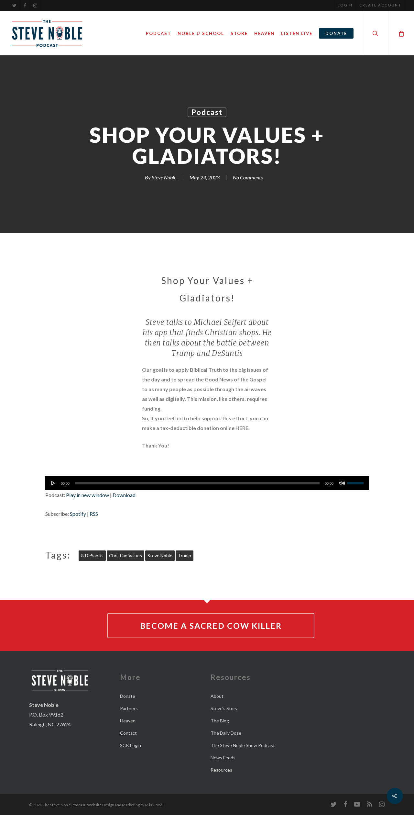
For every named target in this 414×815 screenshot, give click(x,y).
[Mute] (342, 483)
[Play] (53, 483)
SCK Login (130, 745)
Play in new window (87, 495)
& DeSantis (92, 555)
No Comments (248, 177)
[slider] (356, 481)
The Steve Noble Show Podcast (243, 745)
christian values (125, 555)
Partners (129, 708)
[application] (207, 483)
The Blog (220, 720)
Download (124, 495)
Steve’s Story (224, 708)
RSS (94, 514)
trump (184, 555)
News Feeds (223, 757)
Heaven (128, 720)
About (217, 696)
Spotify (78, 514)
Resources (221, 770)
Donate (127, 696)
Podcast (207, 112)
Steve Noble (164, 177)
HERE (241, 428)
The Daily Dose (226, 733)
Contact (128, 733)
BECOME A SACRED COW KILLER (211, 625)
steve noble (159, 555)
